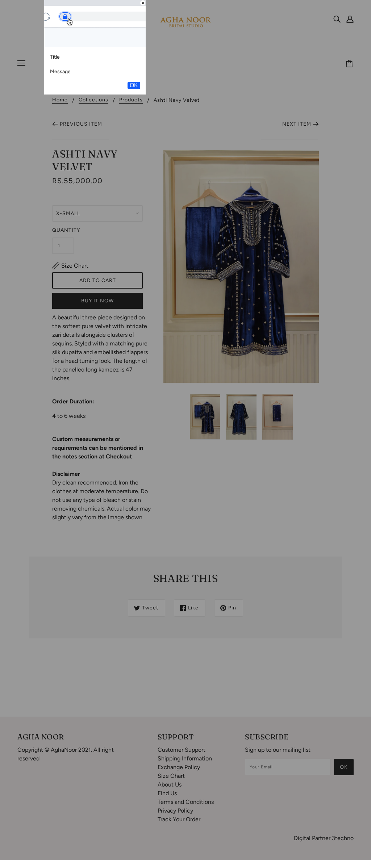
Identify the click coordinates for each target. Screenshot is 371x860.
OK (134, 85)
